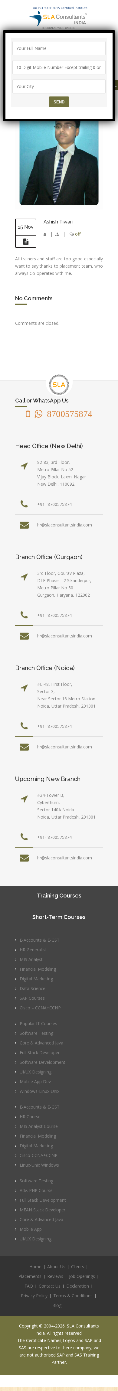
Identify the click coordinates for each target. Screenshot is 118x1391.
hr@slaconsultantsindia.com (64, 525)
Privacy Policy (34, 1295)
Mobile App (31, 1229)
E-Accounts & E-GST (40, 940)
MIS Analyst (31, 959)
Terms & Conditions (73, 1295)
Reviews (55, 1276)
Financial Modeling (38, 969)
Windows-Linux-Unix (39, 1091)
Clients (77, 1266)
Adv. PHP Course (36, 1190)
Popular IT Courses (38, 1023)
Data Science (32, 988)
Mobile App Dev (35, 1081)
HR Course (30, 1116)
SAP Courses (32, 998)
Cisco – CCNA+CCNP (40, 1008)
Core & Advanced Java (41, 1043)
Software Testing (36, 1033)
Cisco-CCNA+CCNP (38, 1155)
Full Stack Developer (40, 1052)
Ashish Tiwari (58, 222)
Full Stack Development (43, 1200)
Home (35, 1266)
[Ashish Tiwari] (59, 208)
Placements (29, 1276)
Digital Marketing (36, 979)
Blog (56, 1305)
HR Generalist (33, 950)
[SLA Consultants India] (59, 18)
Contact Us (50, 1286)
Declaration (77, 1286)
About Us (56, 1266)
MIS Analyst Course (39, 1126)
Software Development (42, 1062)
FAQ (29, 1286)
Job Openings (82, 1276)
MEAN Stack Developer (42, 1210)
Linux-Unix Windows (39, 1165)
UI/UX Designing (35, 1072)
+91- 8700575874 (54, 504)
